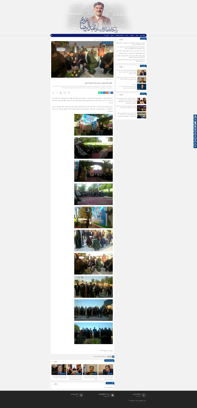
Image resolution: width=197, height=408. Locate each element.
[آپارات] (195, 133)
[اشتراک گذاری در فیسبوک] (112, 93)
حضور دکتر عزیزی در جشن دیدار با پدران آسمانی (98, 83)
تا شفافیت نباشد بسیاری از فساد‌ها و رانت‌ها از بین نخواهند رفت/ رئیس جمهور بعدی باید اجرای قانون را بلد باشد (131, 47)
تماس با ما (106, 35)
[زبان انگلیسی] (195, 143)
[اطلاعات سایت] (195, 139)
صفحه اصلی (142, 35)
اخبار (137, 35)
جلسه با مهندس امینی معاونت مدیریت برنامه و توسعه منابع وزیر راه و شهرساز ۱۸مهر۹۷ (90, 377)
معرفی (112, 35)
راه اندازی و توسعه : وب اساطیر (138, 402)
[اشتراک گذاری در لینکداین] (104, 93)
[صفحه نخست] (195, 116)
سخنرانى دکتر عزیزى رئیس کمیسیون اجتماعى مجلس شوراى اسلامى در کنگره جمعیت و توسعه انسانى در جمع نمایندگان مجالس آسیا (126, 114)
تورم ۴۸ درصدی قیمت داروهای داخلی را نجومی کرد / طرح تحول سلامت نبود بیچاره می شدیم (131, 43)
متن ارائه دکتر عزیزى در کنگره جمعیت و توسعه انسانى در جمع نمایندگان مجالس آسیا (126, 106)
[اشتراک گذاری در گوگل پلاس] (107, 93)
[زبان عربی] (195, 146)
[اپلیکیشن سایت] (195, 123)
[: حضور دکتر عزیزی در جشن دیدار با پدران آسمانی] (64, 92)
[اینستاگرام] (195, 136)
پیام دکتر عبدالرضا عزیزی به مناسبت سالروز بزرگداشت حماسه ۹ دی (131, 51)
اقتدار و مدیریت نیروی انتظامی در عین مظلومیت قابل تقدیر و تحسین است (59, 376)
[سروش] (195, 126)
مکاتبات (132, 35)
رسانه (127, 35)
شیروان (94, 39)
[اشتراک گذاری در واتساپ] (99, 93)
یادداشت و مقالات (119, 35)
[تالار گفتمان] (195, 119)
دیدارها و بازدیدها (101, 39)
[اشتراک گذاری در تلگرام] (102, 93)
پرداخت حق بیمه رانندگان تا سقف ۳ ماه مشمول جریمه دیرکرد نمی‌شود (127, 87)
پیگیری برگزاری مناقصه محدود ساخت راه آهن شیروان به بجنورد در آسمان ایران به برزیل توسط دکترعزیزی (106, 377)
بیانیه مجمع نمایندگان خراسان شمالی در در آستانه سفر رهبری (132, 53)
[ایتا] (195, 129)
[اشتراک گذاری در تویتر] (109, 93)
